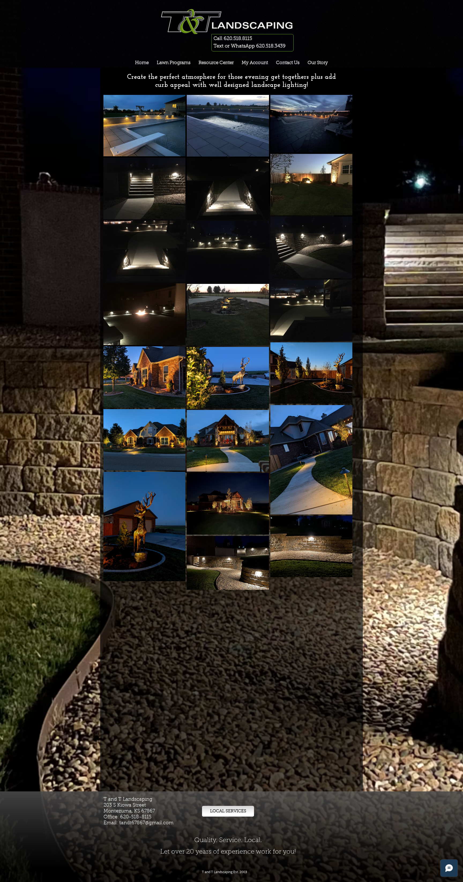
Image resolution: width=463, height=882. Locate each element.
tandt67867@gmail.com (146, 823)
